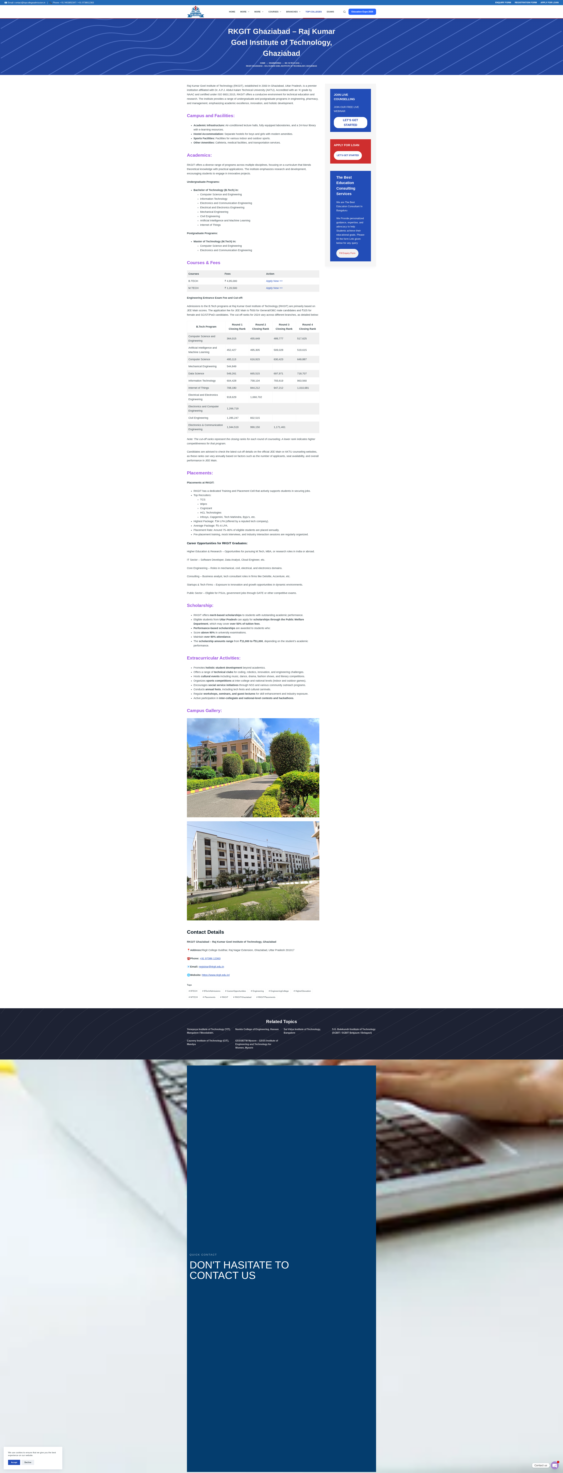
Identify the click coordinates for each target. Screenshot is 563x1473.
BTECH (193, 991)
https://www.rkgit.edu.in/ (216, 975)
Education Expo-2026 (362, 11)
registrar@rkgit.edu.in (211, 966)
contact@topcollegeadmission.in (29, 2)
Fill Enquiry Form (347, 253)
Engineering (257, 991)
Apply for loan (550, 2)
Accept (14, 1462)
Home (232, 12)
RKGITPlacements (265, 997)
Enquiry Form (503, 2)
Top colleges (314, 12)
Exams (330, 12)
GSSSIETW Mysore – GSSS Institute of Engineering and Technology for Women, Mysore (256, 1044)
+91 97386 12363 (210, 958)
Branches (292, 12)
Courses (273, 12)
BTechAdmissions (211, 991)
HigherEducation (302, 991)
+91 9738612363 (86, 2)
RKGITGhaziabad (242, 997)
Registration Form (526, 2)
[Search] (344, 12)
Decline (27, 1462)
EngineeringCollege (279, 991)
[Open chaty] (555, 1465)
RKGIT (224, 997)
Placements (209, 997)
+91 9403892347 (68, 2)
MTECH (193, 997)
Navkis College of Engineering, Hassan (257, 1029)
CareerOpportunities (235, 991)
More (243, 12)
